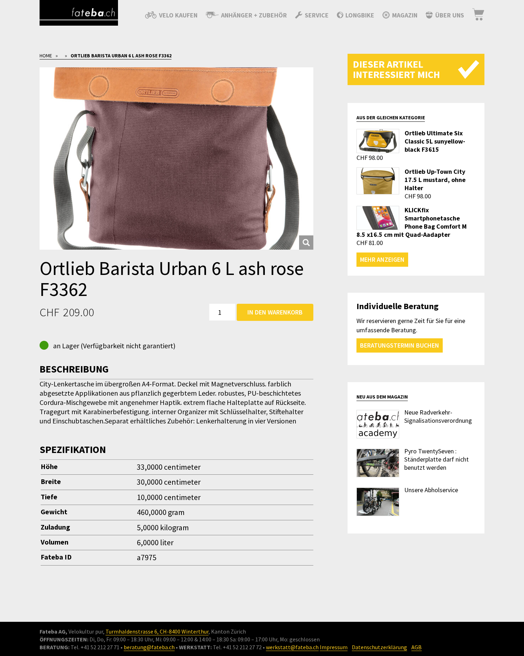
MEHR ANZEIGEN (382, 259)
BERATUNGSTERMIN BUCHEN (399, 345)
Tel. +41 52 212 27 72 (237, 647)
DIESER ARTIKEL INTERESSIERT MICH (396, 69)
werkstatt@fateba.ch (292, 647)
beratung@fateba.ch (149, 647)
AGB (416, 647)
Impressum (334, 647)
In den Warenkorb (275, 312)
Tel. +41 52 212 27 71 (95, 647)
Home (46, 55)
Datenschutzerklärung (379, 647)
